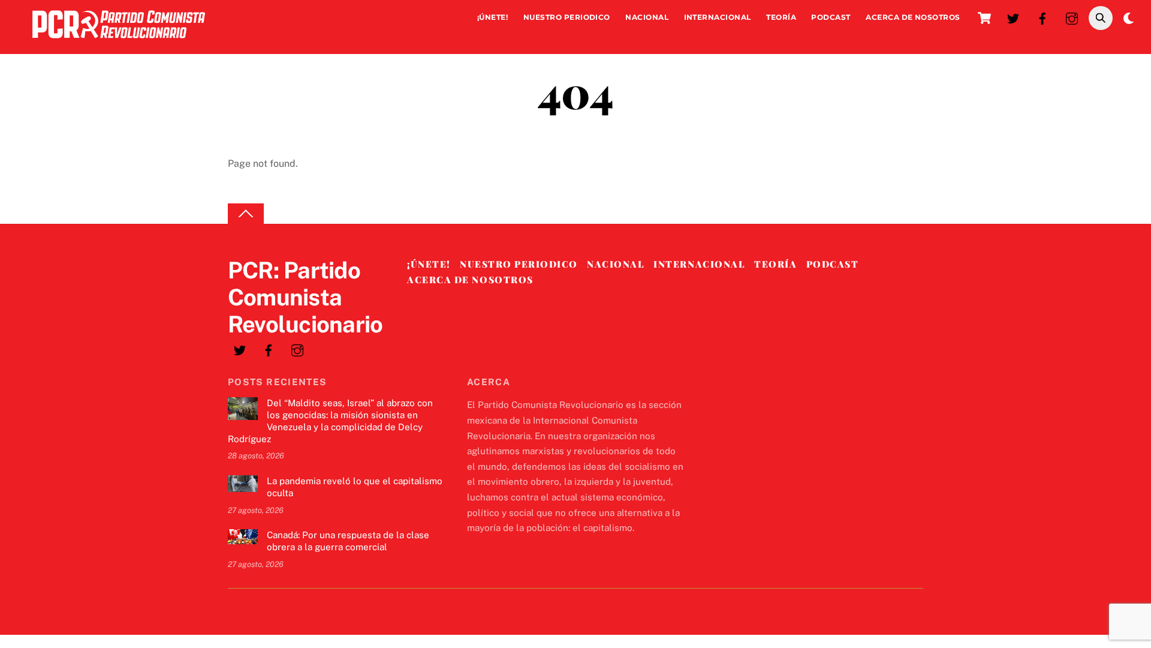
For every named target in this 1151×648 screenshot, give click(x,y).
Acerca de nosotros (913, 17)
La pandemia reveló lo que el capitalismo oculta (354, 487)
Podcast (830, 17)
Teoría (781, 17)
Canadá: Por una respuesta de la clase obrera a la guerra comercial (348, 541)
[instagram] (1072, 17)
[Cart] (984, 18)
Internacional (717, 17)
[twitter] (1013, 17)
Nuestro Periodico (566, 17)
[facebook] (1042, 17)
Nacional (646, 17)
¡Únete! (492, 17)
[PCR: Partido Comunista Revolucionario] (119, 41)
